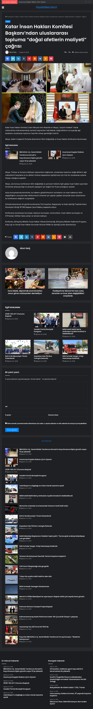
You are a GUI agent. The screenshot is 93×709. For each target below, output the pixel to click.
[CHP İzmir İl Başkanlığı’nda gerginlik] (11, 569)
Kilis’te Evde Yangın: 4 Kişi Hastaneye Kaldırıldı (72, 357)
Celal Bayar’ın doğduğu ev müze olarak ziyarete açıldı (41, 486)
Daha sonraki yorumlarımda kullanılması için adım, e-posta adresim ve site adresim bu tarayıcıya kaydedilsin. (47, 423)
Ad (6, 406)
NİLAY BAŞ (12, 52)
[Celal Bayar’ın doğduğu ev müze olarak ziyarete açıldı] (11, 489)
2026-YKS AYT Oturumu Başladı (30, 2)
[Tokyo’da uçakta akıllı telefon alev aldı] (11, 579)
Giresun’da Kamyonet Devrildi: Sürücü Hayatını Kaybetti (42, 556)
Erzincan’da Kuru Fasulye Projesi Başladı (36, 606)
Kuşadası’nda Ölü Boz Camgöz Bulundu (43, 357)
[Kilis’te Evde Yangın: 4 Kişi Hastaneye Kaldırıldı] (75, 347)
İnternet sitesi (53, 415)
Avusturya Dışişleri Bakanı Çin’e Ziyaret (35, 459)
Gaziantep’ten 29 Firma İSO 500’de (34, 627)
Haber (17, 17)
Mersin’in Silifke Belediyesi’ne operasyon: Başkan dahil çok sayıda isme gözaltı (51, 596)
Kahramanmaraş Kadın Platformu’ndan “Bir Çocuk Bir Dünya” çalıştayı (48, 617)
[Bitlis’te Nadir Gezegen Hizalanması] (11, 589)
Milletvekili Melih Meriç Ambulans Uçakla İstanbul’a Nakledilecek (74, 331)
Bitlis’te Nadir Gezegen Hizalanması (34, 586)
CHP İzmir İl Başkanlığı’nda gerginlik (34, 566)
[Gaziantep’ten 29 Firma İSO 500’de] (11, 630)
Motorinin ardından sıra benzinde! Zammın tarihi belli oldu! (43, 506)
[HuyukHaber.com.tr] (46, 7)
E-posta (8, 415)
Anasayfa (10, 17)
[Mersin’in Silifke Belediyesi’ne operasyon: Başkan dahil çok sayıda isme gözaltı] (11, 599)
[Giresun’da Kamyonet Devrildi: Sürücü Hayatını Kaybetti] (11, 559)
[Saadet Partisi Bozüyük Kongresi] (46, 320)
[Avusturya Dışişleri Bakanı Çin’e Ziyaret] (54, 155)
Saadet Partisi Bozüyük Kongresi (43, 330)
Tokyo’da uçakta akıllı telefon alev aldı (35, 576)
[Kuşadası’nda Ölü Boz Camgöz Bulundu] (46, 347)
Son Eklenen (47, 441)
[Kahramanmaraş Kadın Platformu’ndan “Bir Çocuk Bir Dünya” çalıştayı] (11, 620)
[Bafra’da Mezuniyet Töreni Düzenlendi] (18, 347)
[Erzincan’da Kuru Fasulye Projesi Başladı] (11, 609)
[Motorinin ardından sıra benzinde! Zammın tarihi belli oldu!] (11, 509)
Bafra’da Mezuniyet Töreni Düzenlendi (16, 357)
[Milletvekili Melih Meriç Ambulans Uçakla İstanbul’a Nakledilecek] (75, 320)
